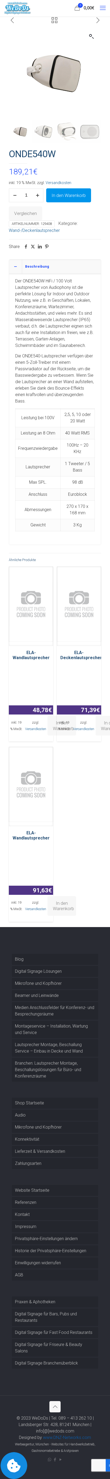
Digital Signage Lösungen (38, 971)
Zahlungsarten (28, 1163)
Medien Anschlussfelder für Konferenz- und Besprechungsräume (54, 1011)
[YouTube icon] (61, 1459)
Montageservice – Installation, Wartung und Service (51, 1029)
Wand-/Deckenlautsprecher (34, 230)
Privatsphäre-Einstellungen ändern (46, 1238)
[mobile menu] (102, 8)
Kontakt (22, 1214)
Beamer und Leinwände (37, 995)
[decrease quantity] (14, 195)
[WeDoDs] (17, 8)
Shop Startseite (29, 1102)
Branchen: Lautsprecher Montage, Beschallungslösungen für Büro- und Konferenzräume (48, 1070)
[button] (92, 36)
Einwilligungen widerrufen (38, 1262)
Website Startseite (32, 1190)
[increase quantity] (37, 195)
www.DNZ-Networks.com (67, 1437)
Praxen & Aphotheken (35, 1301)
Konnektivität (27, 1139)
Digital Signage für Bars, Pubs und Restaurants (46, 1317)
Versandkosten (58, 183)
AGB (19, 1274)
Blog (19, 959)
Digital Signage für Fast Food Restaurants (53, 1332)
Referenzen (25, 1202)
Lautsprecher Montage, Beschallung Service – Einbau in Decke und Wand (49, 1048)
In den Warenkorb (69, 195)
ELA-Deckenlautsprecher (81, 655)
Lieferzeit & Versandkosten (40, 1151)
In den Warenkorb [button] (63, 905)
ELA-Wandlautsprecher (31, 655)
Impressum (25, 1226)
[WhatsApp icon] (50, 1459)
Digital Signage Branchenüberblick (46, 1363)
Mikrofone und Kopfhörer (38, 983)
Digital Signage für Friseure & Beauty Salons (48, 1348)
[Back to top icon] (55, 1406)
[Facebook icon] (55, 1459)
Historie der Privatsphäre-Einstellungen (50, 1250)
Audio (20, 1115)
